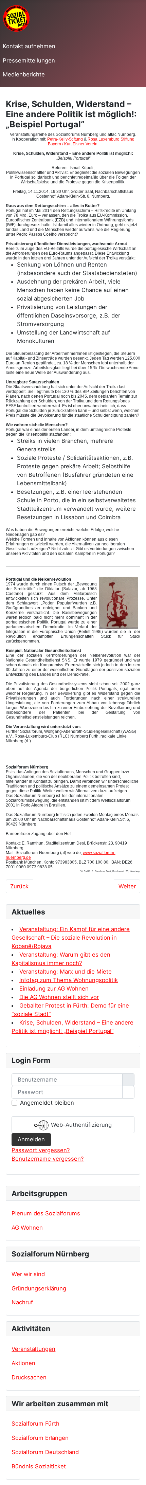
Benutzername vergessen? (48, 1158)
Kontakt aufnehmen (29, 46)
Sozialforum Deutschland (45, 1452)
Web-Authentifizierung (80, 1124)
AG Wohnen (27, 1227)
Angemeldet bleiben (47, 1102)
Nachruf (22, 1302)
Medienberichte (24, 74)
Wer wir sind (28, 1274)
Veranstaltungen (33, 1348)
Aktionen (23, 1363)
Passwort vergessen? (41, 1150)
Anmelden (31, 1139)
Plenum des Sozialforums (46, 1213)
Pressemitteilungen (29, 60)
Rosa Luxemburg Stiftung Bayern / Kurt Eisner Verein (91, 141)
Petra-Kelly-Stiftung (65, 139)
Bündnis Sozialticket (39, 1466)
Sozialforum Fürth (35, 1423)
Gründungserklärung (39, 1288)
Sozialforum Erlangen (40, 1437)
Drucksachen (29, 1377)
